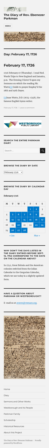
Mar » (37, 235)
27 (18, 230)
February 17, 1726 (19, 65)
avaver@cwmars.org (26, 303)
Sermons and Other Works (17, 401)
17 (42, 219)
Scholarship (9, 420)
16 (36, 219)
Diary (6, 395)
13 (19, 219)
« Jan (12, 235)
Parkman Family (12, 414)
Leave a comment (27, 108)
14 (24, 219)
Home (7, 389)
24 (42, 225)
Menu (8, 26)
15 (30, 219)
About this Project (13, 432)
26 (12, 230)
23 (36, 225)
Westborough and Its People (18, 408)
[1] (11, 87)
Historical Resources (14, 426)
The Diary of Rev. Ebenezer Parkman (18, 440)
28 (24, 230)
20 (18, 225)
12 (13, 219)
